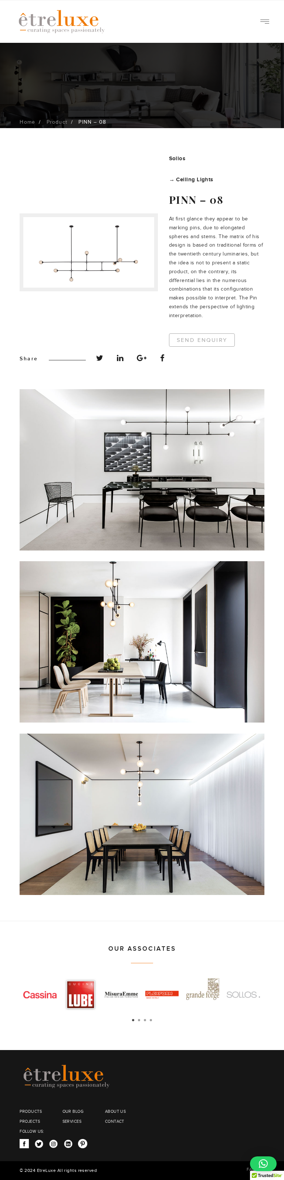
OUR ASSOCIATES (142, 949)
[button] (263, 1163)
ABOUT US (115, 1111)
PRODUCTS (31, 1111)
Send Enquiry (202, 340)
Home (27, 122)
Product (57, 122)
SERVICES (72, 1121)
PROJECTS (30, 1121)
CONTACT (114, 1121)
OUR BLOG (73, 1111)
